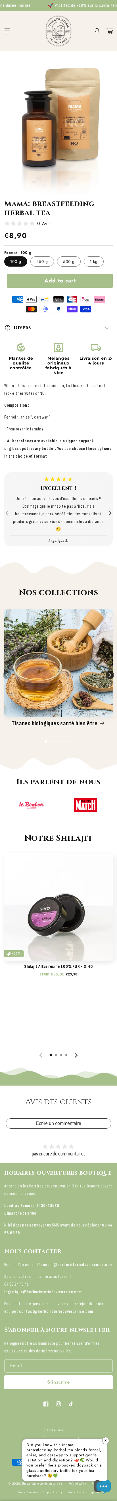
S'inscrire (58, 1382)
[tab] (45, 741)
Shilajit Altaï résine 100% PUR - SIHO (58, 966)
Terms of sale (76, 1492)
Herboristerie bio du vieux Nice (42, 1483)
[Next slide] (110, 513)
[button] (97, 31)
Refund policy (77, 1483)
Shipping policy (52, 1492)
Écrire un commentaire (58, 1123)
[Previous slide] (7, 513)
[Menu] (7, 31)
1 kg (94, 261)
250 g (42, 261)
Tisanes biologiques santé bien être (55, 723)
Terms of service (28, 1492)
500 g (69, 261)
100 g (15, 261)
